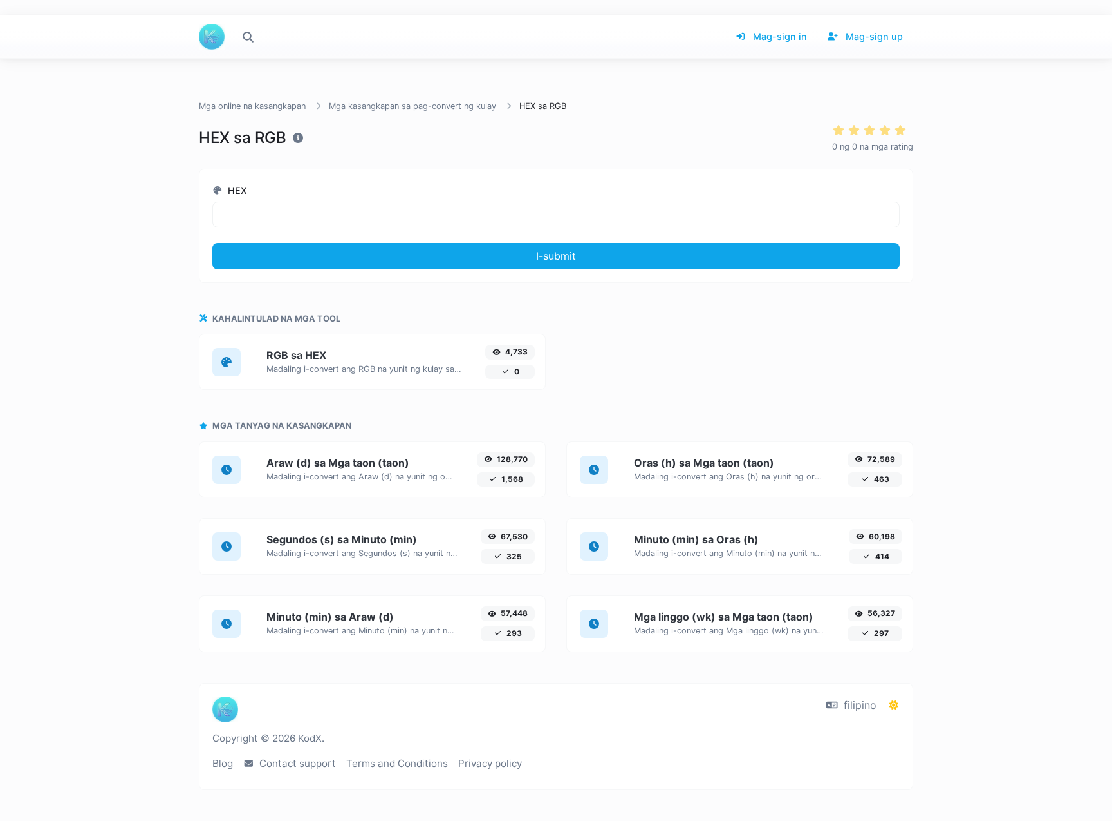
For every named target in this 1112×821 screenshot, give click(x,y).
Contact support (296, 763)
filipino (858, 705)
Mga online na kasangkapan (252, 106)
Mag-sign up (873, 36)
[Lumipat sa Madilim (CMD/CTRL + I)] (893, 705)
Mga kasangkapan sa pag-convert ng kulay (412, 106)
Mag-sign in (778, 36)
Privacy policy (490, 763)
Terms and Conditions (397, 763)
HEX (236, 190)
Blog (222, 763)
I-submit (556, 255)
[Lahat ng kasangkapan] (248, 36)
